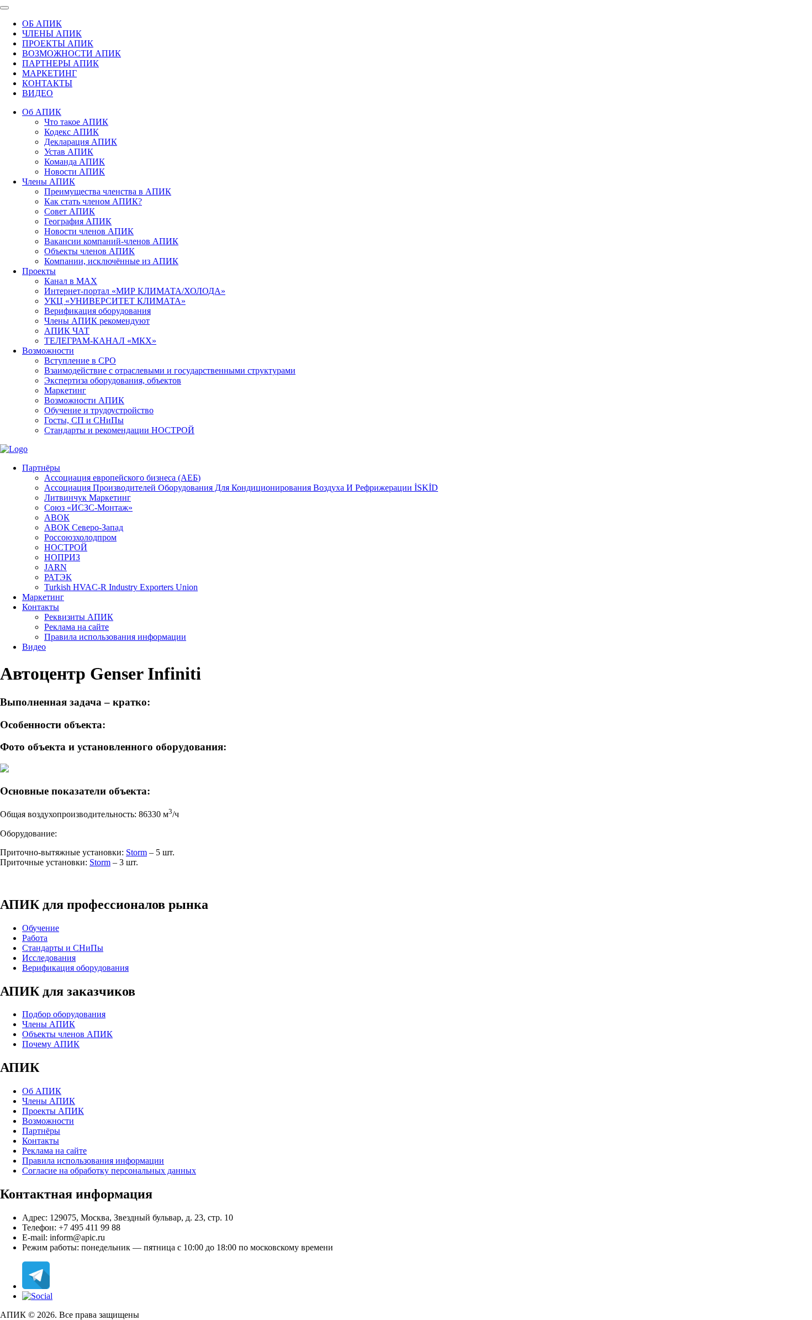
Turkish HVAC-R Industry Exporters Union (121, 587)
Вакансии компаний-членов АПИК (111, 241)
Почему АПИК (51, 1044)
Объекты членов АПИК (89, 251)
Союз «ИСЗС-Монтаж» (88, 507)
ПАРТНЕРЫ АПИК (60, 63)
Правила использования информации (115, 636)
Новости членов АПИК (89, 231)
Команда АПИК (74, 161)
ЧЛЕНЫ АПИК (52, 33)
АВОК (57, 517)
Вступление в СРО (80, 360)
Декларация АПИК (80, 141)
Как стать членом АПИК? (93, 201)
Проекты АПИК (53, 1111)
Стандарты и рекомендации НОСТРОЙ (119, 430)
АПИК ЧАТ (66, 330)
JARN (55, 567)
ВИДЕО (37, 93)
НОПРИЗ (62, 557)
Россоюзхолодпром (80, 537)
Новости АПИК (74, 171)
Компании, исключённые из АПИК (111, 261)
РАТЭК (58, 577)
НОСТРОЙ (65, 547)
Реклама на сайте (76, 627)
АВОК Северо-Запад (83, 527)
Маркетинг (65, 390)
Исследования (49, 958)
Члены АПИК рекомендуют (97, 320)
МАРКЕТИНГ (49, 73)
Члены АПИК (48, 181)
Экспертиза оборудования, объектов (112, 380)
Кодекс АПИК (71, 131)
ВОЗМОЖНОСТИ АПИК (71, 53)
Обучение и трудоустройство (99, 410)
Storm (136, 852)
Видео (34, 646)
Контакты (40, 607)
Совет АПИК (69, 211)
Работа (35, 938)
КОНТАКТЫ (47, 83)
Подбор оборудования (64, 1014)
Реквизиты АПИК (78, 617)
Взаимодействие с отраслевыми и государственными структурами (170, 370)
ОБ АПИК (42, 23)
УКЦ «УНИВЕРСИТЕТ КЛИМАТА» (115, 301)
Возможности (48, 350)
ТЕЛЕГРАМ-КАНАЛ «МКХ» (100, 340)
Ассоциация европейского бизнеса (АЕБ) (122, 477)
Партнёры (41, 467)
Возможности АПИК (84, 400)
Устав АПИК (68, 151)
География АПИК (78, 221)
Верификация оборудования (97, 310)
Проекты (39, 271)
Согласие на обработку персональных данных (109, 1170)
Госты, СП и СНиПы (84, 420)
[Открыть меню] (4, 7)
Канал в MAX (70, 281)
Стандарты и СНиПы (62, 948)
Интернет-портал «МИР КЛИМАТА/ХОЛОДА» (134, 291)
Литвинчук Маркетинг (87, 497)
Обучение (40, 928)
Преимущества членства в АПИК (107, 191)
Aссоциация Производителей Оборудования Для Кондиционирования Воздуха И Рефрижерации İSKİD (241, 487)
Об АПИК (41, 112)
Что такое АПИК (76, 122)
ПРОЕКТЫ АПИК (57, 43)
